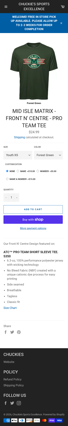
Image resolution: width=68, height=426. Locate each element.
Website (8, 362)
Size (5, 147)
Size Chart (10, 308)
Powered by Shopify (54, 414)
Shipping (19, 137)
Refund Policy (12, 379)
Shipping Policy (13, 385)
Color (37, 147)
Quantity (8, 189)
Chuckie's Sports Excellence (34, 6)
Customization (13, 164)
